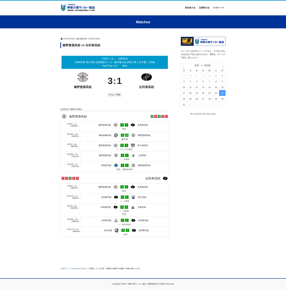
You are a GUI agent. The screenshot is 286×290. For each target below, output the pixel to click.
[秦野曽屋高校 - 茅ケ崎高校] (114, 147)
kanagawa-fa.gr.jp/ (79, 268)
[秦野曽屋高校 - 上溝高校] (114, 157)
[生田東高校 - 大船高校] (114, 210)
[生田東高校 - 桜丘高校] (114, 199)
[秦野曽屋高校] (83, 81)
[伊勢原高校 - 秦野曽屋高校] (114, 167)
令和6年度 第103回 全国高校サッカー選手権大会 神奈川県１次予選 (110, 62)
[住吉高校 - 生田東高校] (114, 232)
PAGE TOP (276, 278)
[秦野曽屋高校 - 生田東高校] (114, 127)
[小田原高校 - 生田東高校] (114, 222)
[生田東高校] (146, 81)
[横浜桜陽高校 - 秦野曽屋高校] (114, 137)
